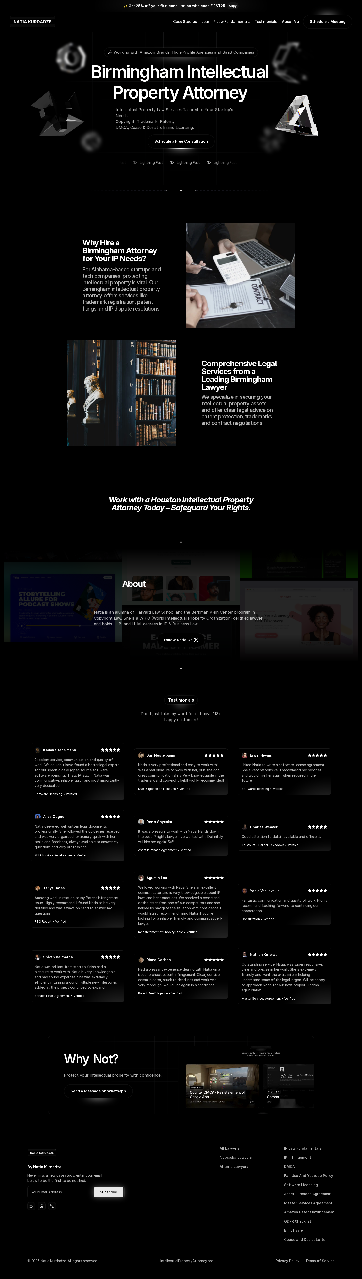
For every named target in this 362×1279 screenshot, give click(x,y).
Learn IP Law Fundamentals (225, 21)
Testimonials (266, 21)
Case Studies (185, 21)
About (288, 21)
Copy (233, 6)
